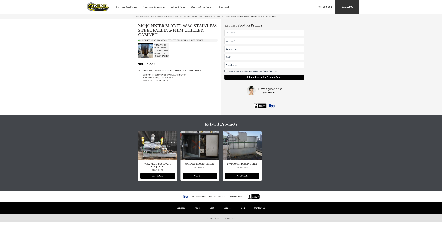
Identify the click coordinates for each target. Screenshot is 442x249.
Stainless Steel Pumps (201, 7)
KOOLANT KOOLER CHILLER (200, 164)
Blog (243, 208)
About (198, 208)
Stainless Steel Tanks (126, 7)
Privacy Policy (230, 218)
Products (145, 16)
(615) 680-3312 (325, 7)
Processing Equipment (154, 7)
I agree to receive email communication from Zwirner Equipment (252, 71)
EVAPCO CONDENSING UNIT (242, 164)
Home (138, 16)
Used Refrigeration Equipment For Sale (205, 16)
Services (181, 208)
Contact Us (347, 7)
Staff (212, 208)
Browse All (224, 7)
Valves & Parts (178, 7)
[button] (145, 50)
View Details (157, 176)
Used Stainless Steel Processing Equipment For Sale (170, 16)
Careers (227, 208)
